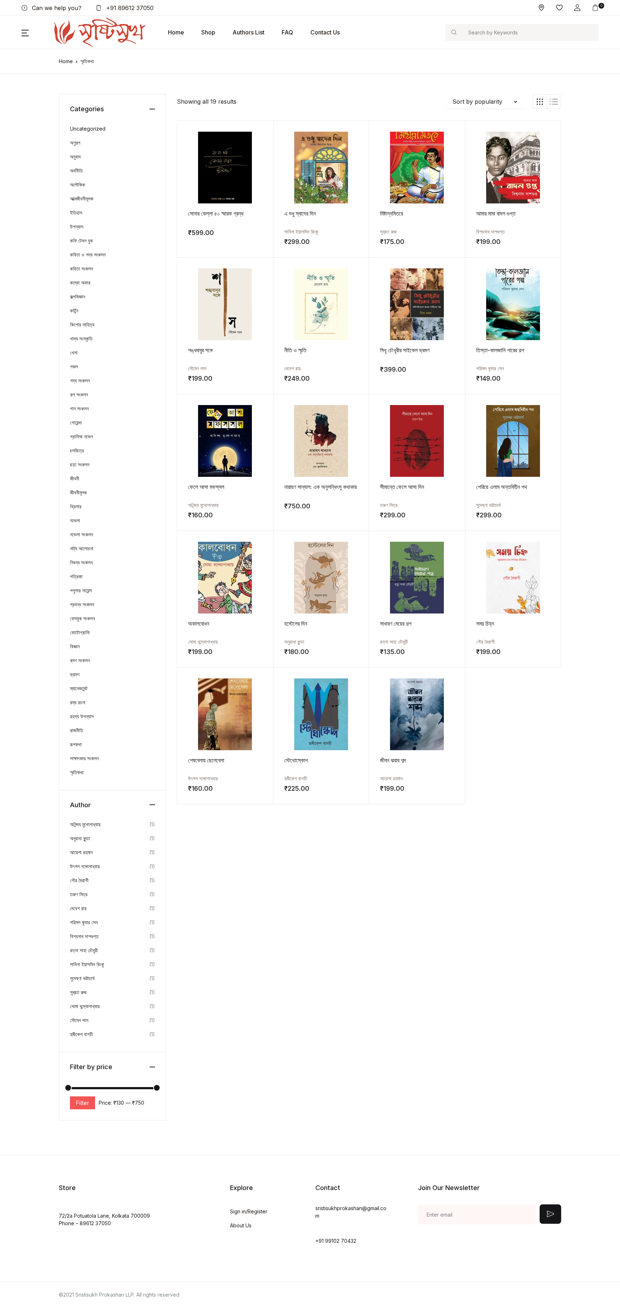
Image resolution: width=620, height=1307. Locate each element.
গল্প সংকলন (79, 394)
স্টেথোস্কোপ (296, 760)
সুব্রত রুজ (388, 232)
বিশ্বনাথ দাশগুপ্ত (490, 232)
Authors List (248, 32)
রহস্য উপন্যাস (82, 716)
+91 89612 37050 (129, 7)
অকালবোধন (198, 623)
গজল (74, 366)
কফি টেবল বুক (81, 241)
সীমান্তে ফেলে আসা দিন (402, 486)
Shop (208, 32)
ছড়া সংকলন (79, 464)
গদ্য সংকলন (80, 380)
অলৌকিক (77, 185)
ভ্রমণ (74, 674)
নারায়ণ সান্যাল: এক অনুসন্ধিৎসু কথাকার (320, 486)
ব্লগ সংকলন (80, 660)
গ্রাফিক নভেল (81, 436)
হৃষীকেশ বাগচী (295, 778)
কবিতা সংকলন (81, 268)
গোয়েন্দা (76, 422)
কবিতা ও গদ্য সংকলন (87, 254)
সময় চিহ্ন (485, 623)
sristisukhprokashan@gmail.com (350, 1212)
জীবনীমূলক (78, 492)
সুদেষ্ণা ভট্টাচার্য (488, 505)
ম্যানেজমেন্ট (79, 688)
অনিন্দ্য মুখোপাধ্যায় (203, 505)
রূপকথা (76, 744)
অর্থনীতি (76, 171)
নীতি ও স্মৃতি (295, 350)
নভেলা (75, 520)
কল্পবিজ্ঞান (77, 296)
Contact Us (325, 32)
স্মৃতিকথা (77, 772)
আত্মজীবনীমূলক (81, 199)
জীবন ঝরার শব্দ (393, 760)
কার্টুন (74, 310)
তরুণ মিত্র (389, 505)
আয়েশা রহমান (391, 778)
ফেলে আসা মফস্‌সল (206, 486)
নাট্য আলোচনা (81, 548)
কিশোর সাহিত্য (82, 324)
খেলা (74, 352)
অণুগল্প (75, 143)
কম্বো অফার (80, 282)
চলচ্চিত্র (77, 450)
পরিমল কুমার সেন (490, 368)
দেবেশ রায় (292, 368)
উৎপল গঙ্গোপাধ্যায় (203, 778)
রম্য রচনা (77, 702)
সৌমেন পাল (197, 368)
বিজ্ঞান (75, 646)
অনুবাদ (75, 157)
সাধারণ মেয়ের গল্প (396, 623)
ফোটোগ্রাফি (80, 632)
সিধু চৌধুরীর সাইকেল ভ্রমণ (404, 350)
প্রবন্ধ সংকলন (82, 604)
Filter (82, 1102)
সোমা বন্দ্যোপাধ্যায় (203, 642)
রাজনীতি (76, 730)
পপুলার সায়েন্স (81, 590)
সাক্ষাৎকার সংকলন (84, 758)
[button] (577, 7)
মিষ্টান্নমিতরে (391, 213)
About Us (241, 1225)
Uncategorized (87, 129)
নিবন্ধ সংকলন (81, 562)
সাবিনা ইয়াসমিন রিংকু (301, 232)
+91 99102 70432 (335, 1241)
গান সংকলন (79, 408)
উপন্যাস (76, 227)
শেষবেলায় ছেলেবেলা (206, 760)
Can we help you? (55, 7)
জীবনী (74, 478)
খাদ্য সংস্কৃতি (81, 338)
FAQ (287, 32)
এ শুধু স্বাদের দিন (300, 213)
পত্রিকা (76, 576)
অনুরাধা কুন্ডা (294, 642)
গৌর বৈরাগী (485, 642)
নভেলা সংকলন (81, 534)
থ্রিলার (75, 506)
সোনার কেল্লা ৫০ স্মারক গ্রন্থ (216, 213)
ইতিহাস (76, 213)
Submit (550, 1214)
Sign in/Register (248, 1211)
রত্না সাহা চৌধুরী (394, 642)
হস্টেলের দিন (295, 623)
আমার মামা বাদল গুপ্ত (496, 213)
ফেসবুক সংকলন (82, 618)
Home (176, 32)
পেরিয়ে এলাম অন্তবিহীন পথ (501, 486)
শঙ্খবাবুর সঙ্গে (200, 350)
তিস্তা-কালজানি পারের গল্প (500, 350)
